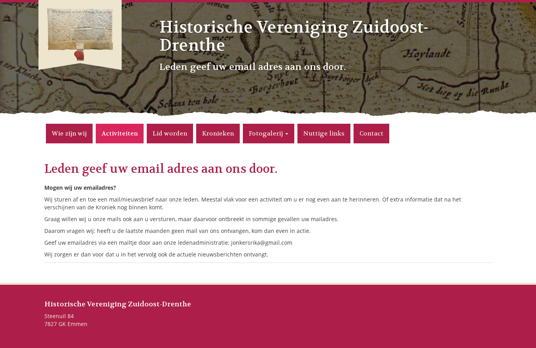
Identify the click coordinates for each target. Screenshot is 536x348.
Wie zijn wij (69, 133)
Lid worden (170, 133)
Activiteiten (120, 133)
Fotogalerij (266, 133)
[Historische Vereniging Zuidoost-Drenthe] (80, 47)
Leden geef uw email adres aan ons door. (160, 169)
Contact (371, 133)
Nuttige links (324, 133)
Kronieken (218, 133)
